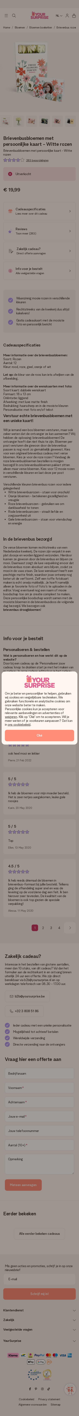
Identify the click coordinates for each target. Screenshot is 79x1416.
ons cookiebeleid (19, 725)
